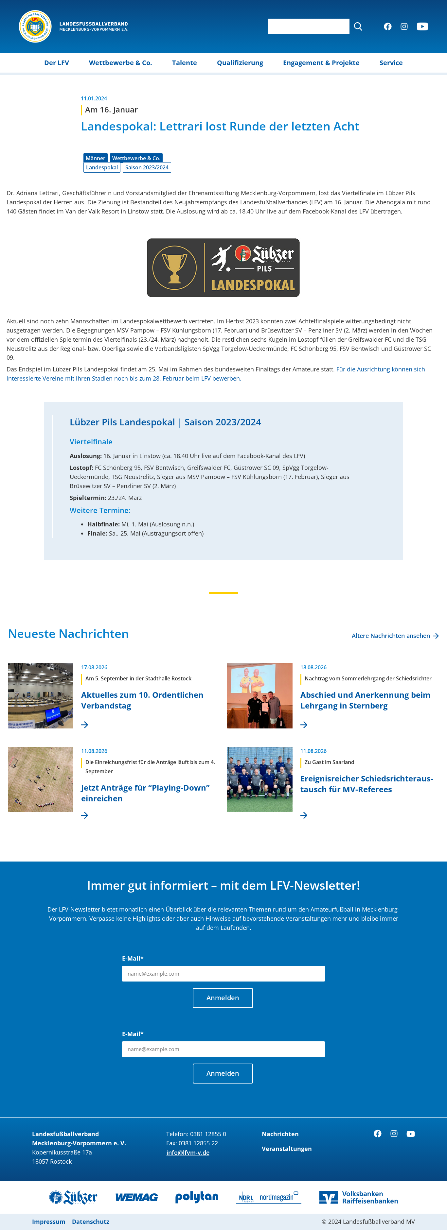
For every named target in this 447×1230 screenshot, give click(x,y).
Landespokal (102, 167)
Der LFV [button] (56, 62)
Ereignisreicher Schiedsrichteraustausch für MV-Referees (366, 783)
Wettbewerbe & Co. (136, 158)
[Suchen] (358, 26)
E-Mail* (133, 958)
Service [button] (391, 62)
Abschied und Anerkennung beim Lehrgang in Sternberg (365, 700)
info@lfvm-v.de (188, 1152)
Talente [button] (184, 62)
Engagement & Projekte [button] (321, 62)
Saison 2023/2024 (147, 167)
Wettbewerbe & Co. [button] (120, 62)
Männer (95, 158)
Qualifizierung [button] (240, 62)
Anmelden (222, 997)
